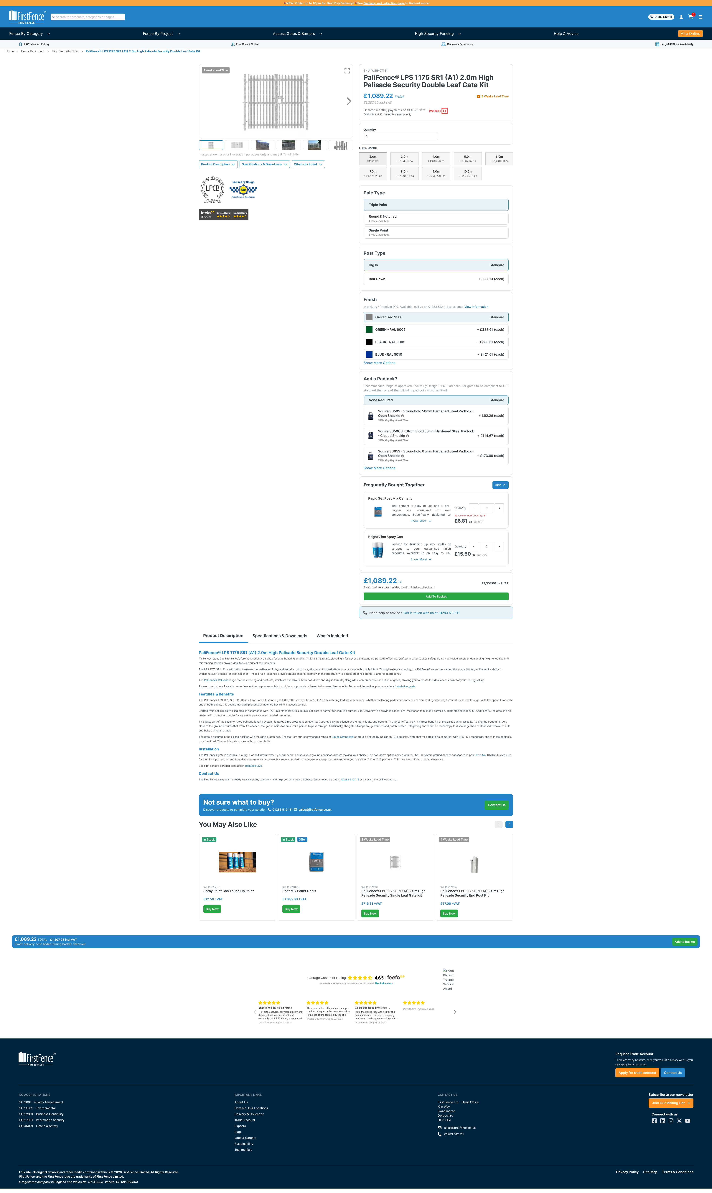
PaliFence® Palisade (216, 680)
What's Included (305, 164)
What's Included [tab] (332, 635)
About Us (241, 1102)
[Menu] (700, 17)
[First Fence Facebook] (654, 1121)
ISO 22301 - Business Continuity (41, 1114)
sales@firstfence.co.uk (315, 809)
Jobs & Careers (245, 1138)
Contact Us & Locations (251, 1108)
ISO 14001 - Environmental (37, 1108)
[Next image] (349, 101)
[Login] (681, 16)
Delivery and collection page (384, 3)
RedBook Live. (254, 765)
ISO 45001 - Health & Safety (38, 1126)
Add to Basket (685, 941)
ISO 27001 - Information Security (42, 1120)
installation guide (405, 686)
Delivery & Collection (249, 1114)
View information (476, 306)
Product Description (215, 164)
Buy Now (212, 909)
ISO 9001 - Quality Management (41, 1102)
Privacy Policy (627, 1172)
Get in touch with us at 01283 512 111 (432, 613)
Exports (240, 1126)
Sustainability (244, 1144)
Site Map (650, 1172)
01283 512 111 (663, 16)
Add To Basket (436, 596)
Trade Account (245, 1120)
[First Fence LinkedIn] (662, 1121)
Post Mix (481, 755)
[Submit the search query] (53, 17)
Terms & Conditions (677, 1172)
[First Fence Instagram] (671, 1121)
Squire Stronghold (343, 736)
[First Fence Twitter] (679, 1121)
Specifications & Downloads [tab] (280, 635)
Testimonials (243, 1149)
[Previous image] (498, 824)
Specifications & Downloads (262, 164)
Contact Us (497, 805)
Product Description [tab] (223, 635)
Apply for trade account (637, 1073)
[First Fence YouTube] (687, 1121)
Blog (238, 1132)
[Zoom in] (347, 70)
